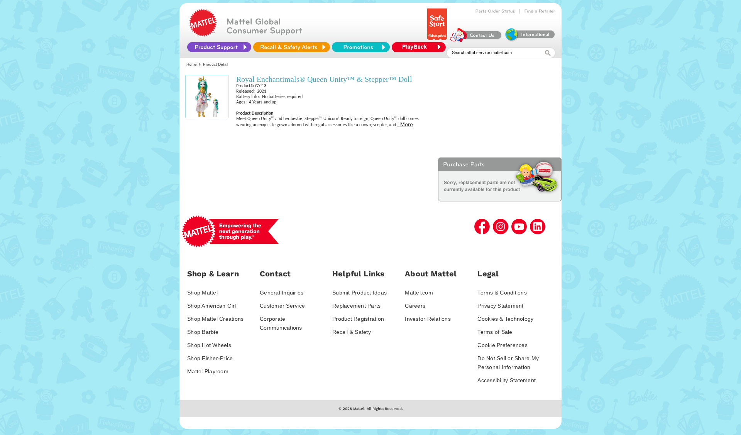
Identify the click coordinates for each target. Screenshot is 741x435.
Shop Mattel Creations (215, 319)
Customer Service (282, 306)
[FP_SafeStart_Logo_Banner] (437, 40)
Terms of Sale (494, 332)
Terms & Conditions (502, 292)
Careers (415, 306)
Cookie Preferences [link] (502, 345)
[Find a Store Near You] (539, 11)
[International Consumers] (529, 40)
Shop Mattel (202, 292)
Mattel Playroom (207, 371)
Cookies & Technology (505, 319)
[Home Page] (203, 35)
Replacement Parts (356, 306)
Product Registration (358, 319)
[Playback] (421, 47)
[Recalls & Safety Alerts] (291, 47)
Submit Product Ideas (359, 292)
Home (191, 64)
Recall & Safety (351, 332)
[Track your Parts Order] (495, 11)
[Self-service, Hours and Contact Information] (476, 40)
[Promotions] (361, 47)
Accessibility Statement (506, 380)
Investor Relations (428, 319)
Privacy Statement (500, 306)
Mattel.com (419, 292)
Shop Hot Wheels (209, 345)
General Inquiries (281, 292)
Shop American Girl (211, 306)
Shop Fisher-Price (210, 358)
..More (405, 124)
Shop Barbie (202, 332)
